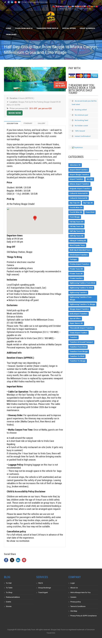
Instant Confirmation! (83, 136)
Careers (73, 597)
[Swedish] (94, 6)
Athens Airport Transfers (79, 184)
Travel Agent (43, 592)
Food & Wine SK (76, 212)
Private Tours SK (76, 274)
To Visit (9, 583)
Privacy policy (75, 602)
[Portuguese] (87, 6)
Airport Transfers (76, 179)
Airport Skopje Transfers (79, 175)
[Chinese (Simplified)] (54, 6)
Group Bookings (87, 28)
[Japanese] (77, 6)
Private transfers (76, 278)
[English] (63, 6)
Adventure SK (75, 165)
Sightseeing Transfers (78, 292)
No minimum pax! (81, 115)
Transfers (73, 337)
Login (72, 583)
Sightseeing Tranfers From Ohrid (82, 283)
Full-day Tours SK (76, 226)
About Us (74, 588)
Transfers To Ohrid (77, 356)
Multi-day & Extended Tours (80, 250)
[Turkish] (97, 6)
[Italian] (75, 6)
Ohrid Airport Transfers (79, 255)
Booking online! (81, 110)
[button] (35, 218)
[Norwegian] (82, 6)
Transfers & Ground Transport (81, 342)
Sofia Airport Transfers (78, 314)
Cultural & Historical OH (79, 193)
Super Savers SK (76, 323)
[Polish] (85, 6)
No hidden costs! (81, 126)
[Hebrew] (73, 6)
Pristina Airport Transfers (79, 264)
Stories (8, 606)
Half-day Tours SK (76, 236)
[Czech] (56, 6)
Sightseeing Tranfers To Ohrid (81, 288)
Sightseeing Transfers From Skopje (80, 298)
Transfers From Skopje (47, 28)
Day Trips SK (88, 203)
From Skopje (75, 217)
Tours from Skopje (24, 28)
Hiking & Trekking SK (78, 241)
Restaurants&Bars (13, 597)
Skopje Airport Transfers (79, 309)
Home (8, 28)
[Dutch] (61, 6)
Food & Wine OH (76, 208)
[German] (70, 6)
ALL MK (90, 179)
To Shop (9, 592)
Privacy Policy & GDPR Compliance (83, 616)
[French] (68, 6)
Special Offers (69, 28)
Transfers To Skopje (78, 361)
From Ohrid (11, 35)
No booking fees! (81, 120)
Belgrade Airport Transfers (80, 189)
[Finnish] (66, 6)
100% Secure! (80, 131)
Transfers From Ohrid (78, 347)
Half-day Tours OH (77, 231)
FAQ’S (40, 583)
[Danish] (58, 6)
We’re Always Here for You (80, 592)
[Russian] (89, 6)
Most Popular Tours (77, 245)
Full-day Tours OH (76, 222)
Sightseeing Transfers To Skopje (82, 304)
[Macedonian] (80, 6)
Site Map (73, 611)
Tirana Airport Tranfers (78, 333)
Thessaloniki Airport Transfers (81, 328)
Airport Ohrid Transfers (79, 170)
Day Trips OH (75, 203)
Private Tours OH (76, 269)
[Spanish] (92, 6)
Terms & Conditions (77, 606)
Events (8, 602)
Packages (73, 259)
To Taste (9, 588)
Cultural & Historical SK (78, 198)
